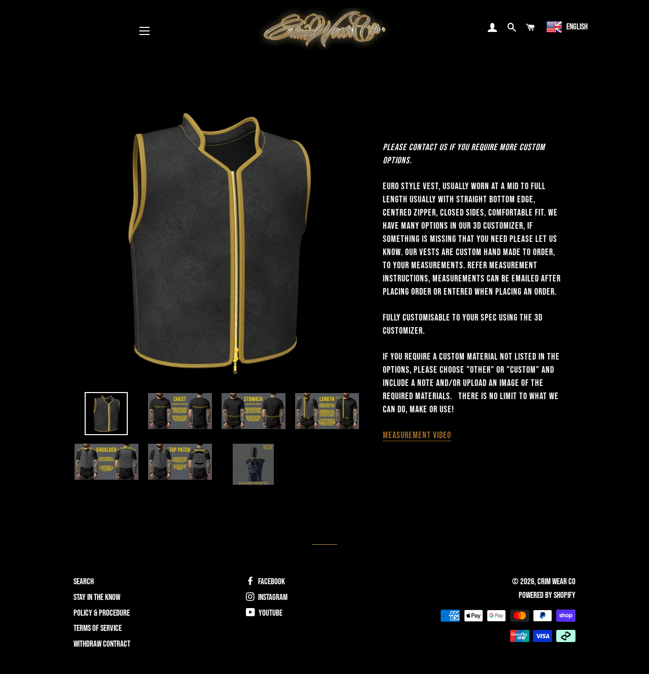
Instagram (272, 597)
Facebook (271, 582)
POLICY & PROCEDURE (102, 613)
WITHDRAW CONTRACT (102, 644)
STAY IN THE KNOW (97, 597)
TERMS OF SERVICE (98, 628)
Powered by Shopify (547, 595)
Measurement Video (417, 435)
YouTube (269, 613)
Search (84, 582)
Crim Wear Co (556, 582)
